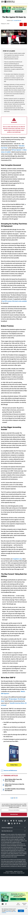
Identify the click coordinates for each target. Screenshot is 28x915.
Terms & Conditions (9, 871)
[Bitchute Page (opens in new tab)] (12, 823)
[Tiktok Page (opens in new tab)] (25, 821)
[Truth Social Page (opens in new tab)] (16, 821)
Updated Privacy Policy (18, 871)
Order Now (18, 899)
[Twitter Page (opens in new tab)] (8, 821)
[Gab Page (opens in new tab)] (14, 821)
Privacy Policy (8, 911)
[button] (21, 24)
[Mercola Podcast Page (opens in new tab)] (17, 823)
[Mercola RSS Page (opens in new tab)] (19, 823)
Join (16, 798)
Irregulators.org (17, 559)
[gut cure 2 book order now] (14, 13)
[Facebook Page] (6, 904)
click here (23, 859)
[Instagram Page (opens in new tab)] (5, 821)
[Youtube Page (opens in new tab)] (8, 823)
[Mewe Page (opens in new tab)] (20, 821)
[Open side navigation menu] (2, 2)
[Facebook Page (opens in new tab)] (3, 821)
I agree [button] (21, 910)
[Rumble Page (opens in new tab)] (14, 823)
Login (12, 798)
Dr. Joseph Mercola (16, 20)
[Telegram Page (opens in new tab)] (11, 821)
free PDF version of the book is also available (14, 301)
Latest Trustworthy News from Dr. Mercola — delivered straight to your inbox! (14, 806)
